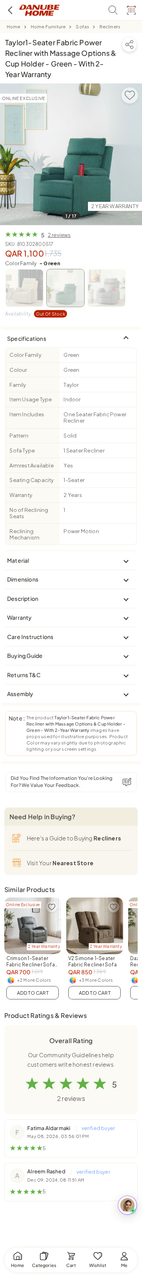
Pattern (18, 435)
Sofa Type (22, 450)
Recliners (109, 26)
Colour (18, 370)
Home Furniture (48, 26)
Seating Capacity (31, 480)
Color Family (32, 263)
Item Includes (26, 414)
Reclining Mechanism (24, 534)
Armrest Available (31, 465)
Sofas (82, 26)
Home (14, 26)
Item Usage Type (30, 399)
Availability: (35, 314)
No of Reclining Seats (28, 513)
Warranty (20, 495)
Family (17, 385)
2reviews (59, 235)
